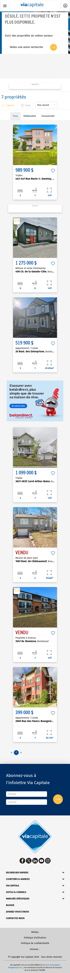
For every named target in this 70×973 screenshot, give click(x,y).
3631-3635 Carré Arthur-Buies (38, 481)
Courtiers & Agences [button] (18, 879)
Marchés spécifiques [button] (17, 898)
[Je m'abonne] (58, 799)
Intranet (34, 949)
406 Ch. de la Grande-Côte (37, 271)
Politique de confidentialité (35, 943)
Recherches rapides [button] (17, 872)
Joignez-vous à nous (17, 911)
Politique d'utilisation (35, 937)
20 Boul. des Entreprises (36, 351)
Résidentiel (29, 116)
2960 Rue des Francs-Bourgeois (40, 721)
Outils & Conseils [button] (16, 892)
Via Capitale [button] (12, 885)
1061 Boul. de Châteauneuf (37, 561)
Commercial (48, 116)
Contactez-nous (15, 918)
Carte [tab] (27, 105)
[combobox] (46, 105)
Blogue (10, 905)
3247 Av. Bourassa (32, 641)
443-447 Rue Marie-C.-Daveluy (39, 178)
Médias (35, 932)
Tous (15, 116)
